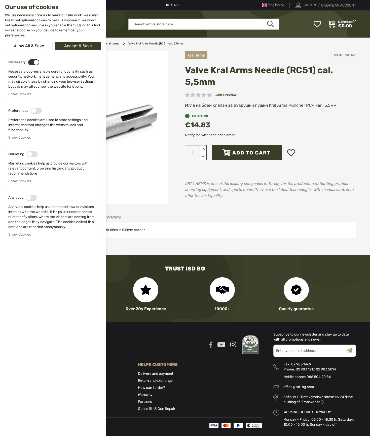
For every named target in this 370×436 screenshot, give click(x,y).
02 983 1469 (301, 364)
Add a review (226, 95)
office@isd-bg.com (298, 387)
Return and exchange (155, 380)
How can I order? (151, 388)
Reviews (110, 217)
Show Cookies (19, 94)
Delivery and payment (155, 373)
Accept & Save (78, 45)
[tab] (110, 217)
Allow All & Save (29, 45)
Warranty (145, 395)
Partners (145, 402)
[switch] (33, 62)
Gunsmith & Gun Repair (156, 409)
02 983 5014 (326, 369)
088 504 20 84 (319, 377)
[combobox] (203, 24)
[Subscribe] (351, 351)
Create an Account (338, 5)
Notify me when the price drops (210, 135)
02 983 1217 (305, 369)
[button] (273, 5)
